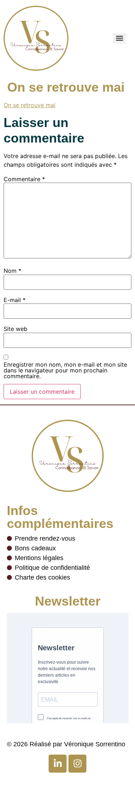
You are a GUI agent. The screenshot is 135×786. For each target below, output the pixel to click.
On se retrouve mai (29, 105)
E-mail (15, 300)
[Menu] (119, 38)
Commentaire (24, 179)
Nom (12, 271)
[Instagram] (77, 764)
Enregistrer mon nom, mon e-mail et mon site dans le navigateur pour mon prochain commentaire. (65, 370)
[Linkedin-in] (58, 764)
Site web (15, 329)
